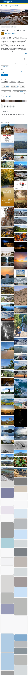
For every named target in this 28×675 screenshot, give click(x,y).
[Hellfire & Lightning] (20, 247)
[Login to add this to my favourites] (12, 27)
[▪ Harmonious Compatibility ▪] (7, 216)
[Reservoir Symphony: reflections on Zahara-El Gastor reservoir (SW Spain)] (7, 470)
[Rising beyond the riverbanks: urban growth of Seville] (20, 357)
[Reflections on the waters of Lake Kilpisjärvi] (7, 431)
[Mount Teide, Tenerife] (20, 128)
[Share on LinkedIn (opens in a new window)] (5, 106)
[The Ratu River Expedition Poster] (7, 133)
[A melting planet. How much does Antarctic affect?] (20, 637)
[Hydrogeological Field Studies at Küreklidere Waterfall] (20, 325)
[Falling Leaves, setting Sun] (7, 410)
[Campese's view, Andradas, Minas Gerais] (20, 228)
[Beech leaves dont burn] (20, 552)
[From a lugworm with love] (7, 598)
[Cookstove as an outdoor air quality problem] (20, 496)
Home (2, 5)
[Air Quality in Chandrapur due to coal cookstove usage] (20, 504)
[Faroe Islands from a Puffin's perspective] (7, 400)
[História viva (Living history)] (7, 382)
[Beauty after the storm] (20, 433)
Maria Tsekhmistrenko (13, 5)
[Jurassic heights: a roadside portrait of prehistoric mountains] (7, 457)
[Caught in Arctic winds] (20, 592)
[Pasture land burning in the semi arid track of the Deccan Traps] (7, 561)
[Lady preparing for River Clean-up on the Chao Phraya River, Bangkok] (7, 232)
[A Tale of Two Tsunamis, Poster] (20, 625)
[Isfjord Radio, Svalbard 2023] (7, 448)
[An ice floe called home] (7, 583)
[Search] (1, 1)
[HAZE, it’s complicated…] (7, 197)
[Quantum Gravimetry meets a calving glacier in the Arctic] (20, 212)
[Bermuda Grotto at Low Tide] (7, 530)
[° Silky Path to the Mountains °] (7, 510)
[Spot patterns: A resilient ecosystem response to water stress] (20, 295)
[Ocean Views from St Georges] (20, 534)
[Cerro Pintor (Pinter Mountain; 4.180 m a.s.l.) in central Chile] (20, 165)
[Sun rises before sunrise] (7, 493)
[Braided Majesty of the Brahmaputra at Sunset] (20, 260)
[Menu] (26, 1)
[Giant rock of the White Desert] (20, 524)
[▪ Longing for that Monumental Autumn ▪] (7, 178)
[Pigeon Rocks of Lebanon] (7, 518)
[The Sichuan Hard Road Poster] (20, 180)
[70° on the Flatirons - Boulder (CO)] (20, 660)
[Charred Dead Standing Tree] (20, 543)
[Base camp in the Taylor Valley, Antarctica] (20, 651)
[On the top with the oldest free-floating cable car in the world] (20, 365)
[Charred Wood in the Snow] (7, 553)
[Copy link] (13, 106)
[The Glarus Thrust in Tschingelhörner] (20, 670)
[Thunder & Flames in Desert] (7, 242)
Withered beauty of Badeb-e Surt (9, 6)
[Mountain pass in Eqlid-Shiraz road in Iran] (7, 164)
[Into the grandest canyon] (20, 445)
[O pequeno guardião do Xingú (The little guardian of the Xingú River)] (20, 157)
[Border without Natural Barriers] (20, 489)
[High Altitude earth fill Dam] (20, 404)
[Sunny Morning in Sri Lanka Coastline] (7, 350)
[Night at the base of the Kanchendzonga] (7, 609)
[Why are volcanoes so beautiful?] (7, 440)
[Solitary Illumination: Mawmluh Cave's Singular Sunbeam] (20, 418)
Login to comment (22, 117)
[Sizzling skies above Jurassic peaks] (20, 453)
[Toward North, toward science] (7, 570)
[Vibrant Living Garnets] (20, 237)
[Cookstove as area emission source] (7, 502)
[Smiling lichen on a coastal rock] (20, 606)
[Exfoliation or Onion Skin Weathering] (20, 562)
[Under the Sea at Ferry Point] (7, 543)
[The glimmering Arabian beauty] (7, 661)
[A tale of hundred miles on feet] (7, 484)
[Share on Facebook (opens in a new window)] (2, 106)
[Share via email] (10, 106)
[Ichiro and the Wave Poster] (7, 643)
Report (26, 53)
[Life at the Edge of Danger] (7, 307)
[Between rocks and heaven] (20, 481)
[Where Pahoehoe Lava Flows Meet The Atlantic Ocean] (7, 252)
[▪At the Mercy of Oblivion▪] (20, 199)
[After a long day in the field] (20, 572)
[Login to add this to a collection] (15, 27)
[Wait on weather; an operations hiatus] (7, 331)
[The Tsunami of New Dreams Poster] (7, 624)
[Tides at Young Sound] (20, 582)
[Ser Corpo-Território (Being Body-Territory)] (7, 390)
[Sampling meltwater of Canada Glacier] (20, 644)
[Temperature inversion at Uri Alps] (20, 472)
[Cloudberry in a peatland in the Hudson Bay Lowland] (20, 462)
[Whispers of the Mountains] (20, 388)
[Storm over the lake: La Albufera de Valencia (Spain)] (20, 349)
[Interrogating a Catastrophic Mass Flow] (20, 309)
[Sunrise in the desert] (7, 316)
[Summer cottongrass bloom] (7, 289)
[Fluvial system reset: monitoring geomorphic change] (7, 298)
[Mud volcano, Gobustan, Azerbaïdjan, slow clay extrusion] (20, 513)
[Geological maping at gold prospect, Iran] (7, 151)
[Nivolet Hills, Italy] (20, 341)
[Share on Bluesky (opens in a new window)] (8, 106)
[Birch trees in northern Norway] (7, 420)
